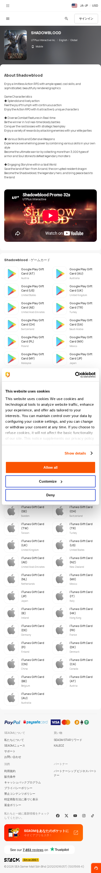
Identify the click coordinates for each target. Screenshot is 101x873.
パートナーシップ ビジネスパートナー (75, 773)
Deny (50, 495)
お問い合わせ (12, 757)
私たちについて (14, 740)
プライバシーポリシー (18, 788)
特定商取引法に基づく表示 (21, 799)
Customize (48, 481)
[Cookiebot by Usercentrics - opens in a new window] (75, 375)
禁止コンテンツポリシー (19, 794)
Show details (75, 453)
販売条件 (10, 777)
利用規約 (10, 771)
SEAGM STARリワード (68, 740)
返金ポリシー (12, 805)
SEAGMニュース (14, 746)
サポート (10, 751)
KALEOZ (59, 746)
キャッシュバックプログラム (22, 782)
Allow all (50, 467)
